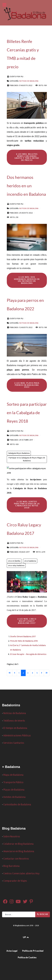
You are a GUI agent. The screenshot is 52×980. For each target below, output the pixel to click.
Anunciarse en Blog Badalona (18, 851)
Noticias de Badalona (28, 81)
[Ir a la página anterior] (14, 673)
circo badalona (30, 561)
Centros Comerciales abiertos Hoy (21, 873)
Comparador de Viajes (15, 880)
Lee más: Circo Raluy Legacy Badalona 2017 (27, 621)
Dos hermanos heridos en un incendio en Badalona (26, 186)
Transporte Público (13, 782)
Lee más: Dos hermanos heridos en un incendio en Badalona (27, 280)
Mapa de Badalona (13, 775)
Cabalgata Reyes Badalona (19, 453)
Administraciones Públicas (17, 735)
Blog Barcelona (11, 866)
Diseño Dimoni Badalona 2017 (23, 636)
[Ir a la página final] (46, 673)
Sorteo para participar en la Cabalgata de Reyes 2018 (27, 412)
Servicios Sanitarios (13, 743)
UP (24, 937)
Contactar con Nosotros (16, 858)
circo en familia (14, 561)
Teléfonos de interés (14, 720)
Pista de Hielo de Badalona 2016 (24, 641)
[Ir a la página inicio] (9, 673)
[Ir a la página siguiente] (41, 673)
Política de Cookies (27, 957)
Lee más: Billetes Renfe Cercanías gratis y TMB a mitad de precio (27, 157)
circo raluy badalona (16, 565)
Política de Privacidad (32, 951)
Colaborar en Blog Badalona (18, 844)
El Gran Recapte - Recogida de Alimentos (28, 654)
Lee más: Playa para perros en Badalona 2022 (27, 385)
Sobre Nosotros (11, 836)
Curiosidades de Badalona (17, 804)
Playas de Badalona (13, 789)
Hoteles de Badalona (14, 797)
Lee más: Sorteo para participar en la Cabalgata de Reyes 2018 (27, 505)
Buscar (43, 914)
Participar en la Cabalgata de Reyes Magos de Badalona (27, 459)
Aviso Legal (11, 951)
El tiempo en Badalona (15, 728)
